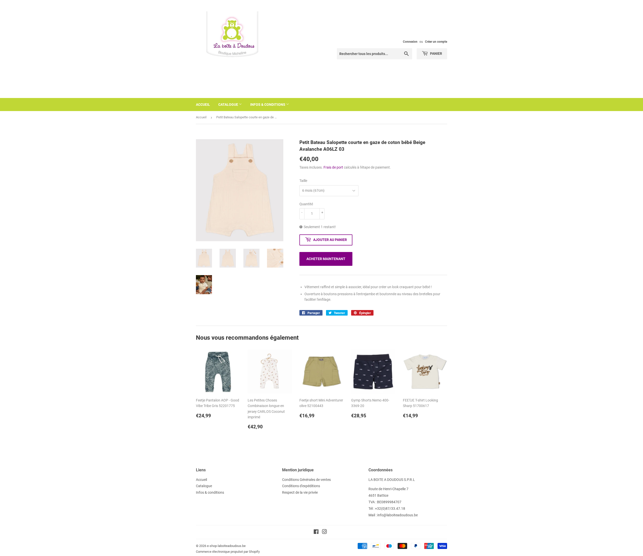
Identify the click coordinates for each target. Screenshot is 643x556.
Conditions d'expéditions (301, 486)
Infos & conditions (268, 105)
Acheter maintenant (325, 259)
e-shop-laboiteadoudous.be (226, 546)
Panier (435, 54)
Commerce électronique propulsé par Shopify (228, 551)
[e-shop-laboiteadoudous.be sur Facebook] (316, 532)
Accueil (203, 105)
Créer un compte (436, 41)
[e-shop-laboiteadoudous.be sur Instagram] (324, 532)
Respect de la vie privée (300, 492)
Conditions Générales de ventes (306, 480)
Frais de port (333, 167)
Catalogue (228, 105)
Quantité (306, 204)
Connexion (410, 41)
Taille (303, 181)
